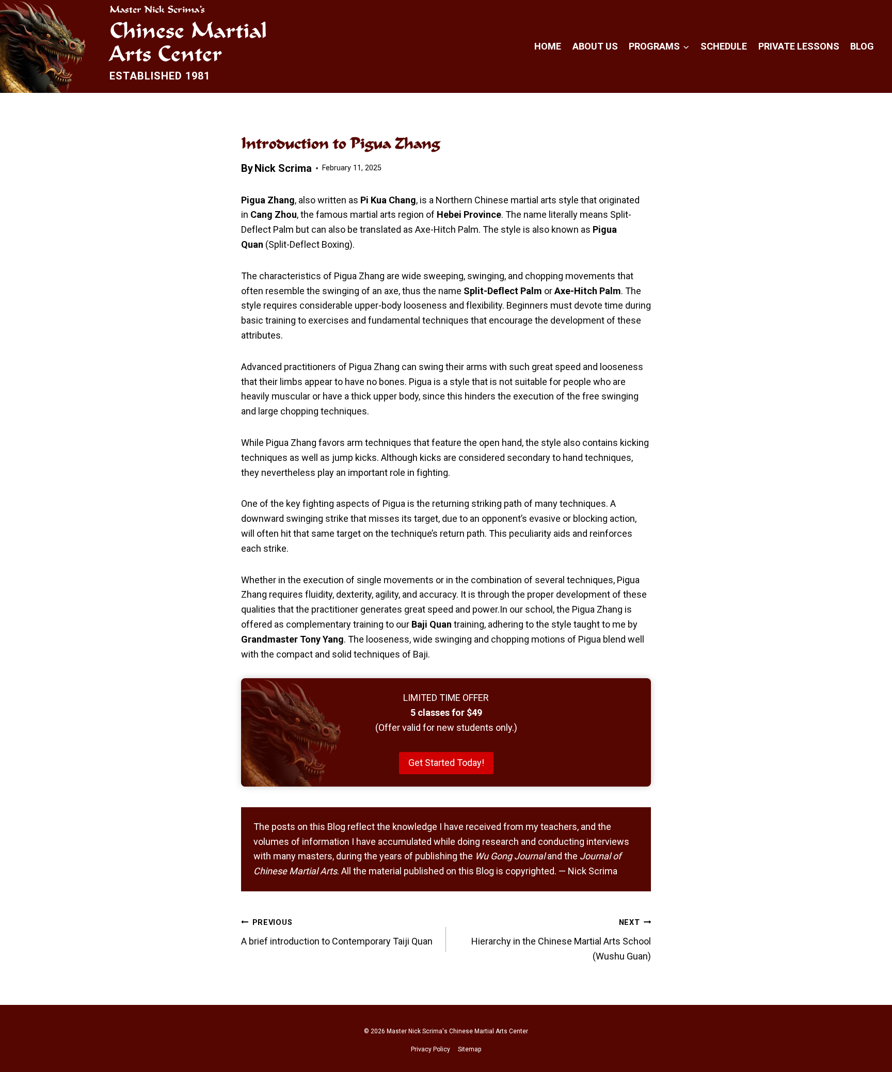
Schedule (723, 46)
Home (547, 46)
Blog (862, 46)
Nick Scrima (283, 168)
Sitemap (469, 1049)
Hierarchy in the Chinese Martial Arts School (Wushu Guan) (561, 940)
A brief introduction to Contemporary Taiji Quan (338, 932)
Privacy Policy (430, 1049)
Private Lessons (798, 46)
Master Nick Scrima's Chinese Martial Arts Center (457, 1031)
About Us (595, 46)
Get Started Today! (446, 762)
